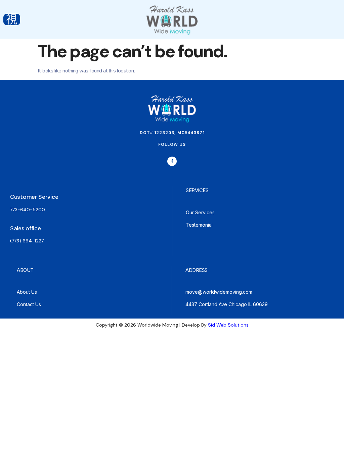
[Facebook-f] (172, 161)
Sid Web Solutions (228, 325)
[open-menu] (11, 19)
